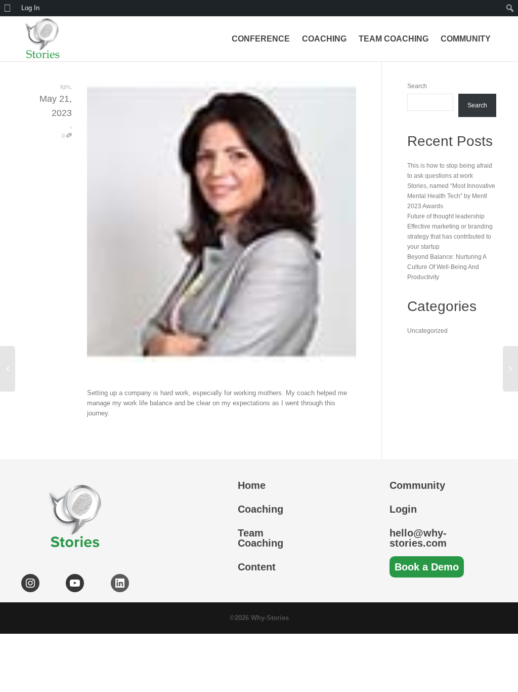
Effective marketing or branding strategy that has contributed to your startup (450, 236)
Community (466, 38)
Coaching (324, 38)
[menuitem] (9, 8)
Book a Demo (427, 566)
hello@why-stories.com (418, 538)
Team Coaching (393, 38)
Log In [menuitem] (30, 8)
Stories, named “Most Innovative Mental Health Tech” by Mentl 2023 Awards (451, 196)
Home (252, 485)
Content (257, 566)
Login (403, 509)
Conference (261, 38)
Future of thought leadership (446, 216)
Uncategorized (427, 330)
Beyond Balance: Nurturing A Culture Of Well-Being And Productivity (446, 267)
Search (417, 86)
